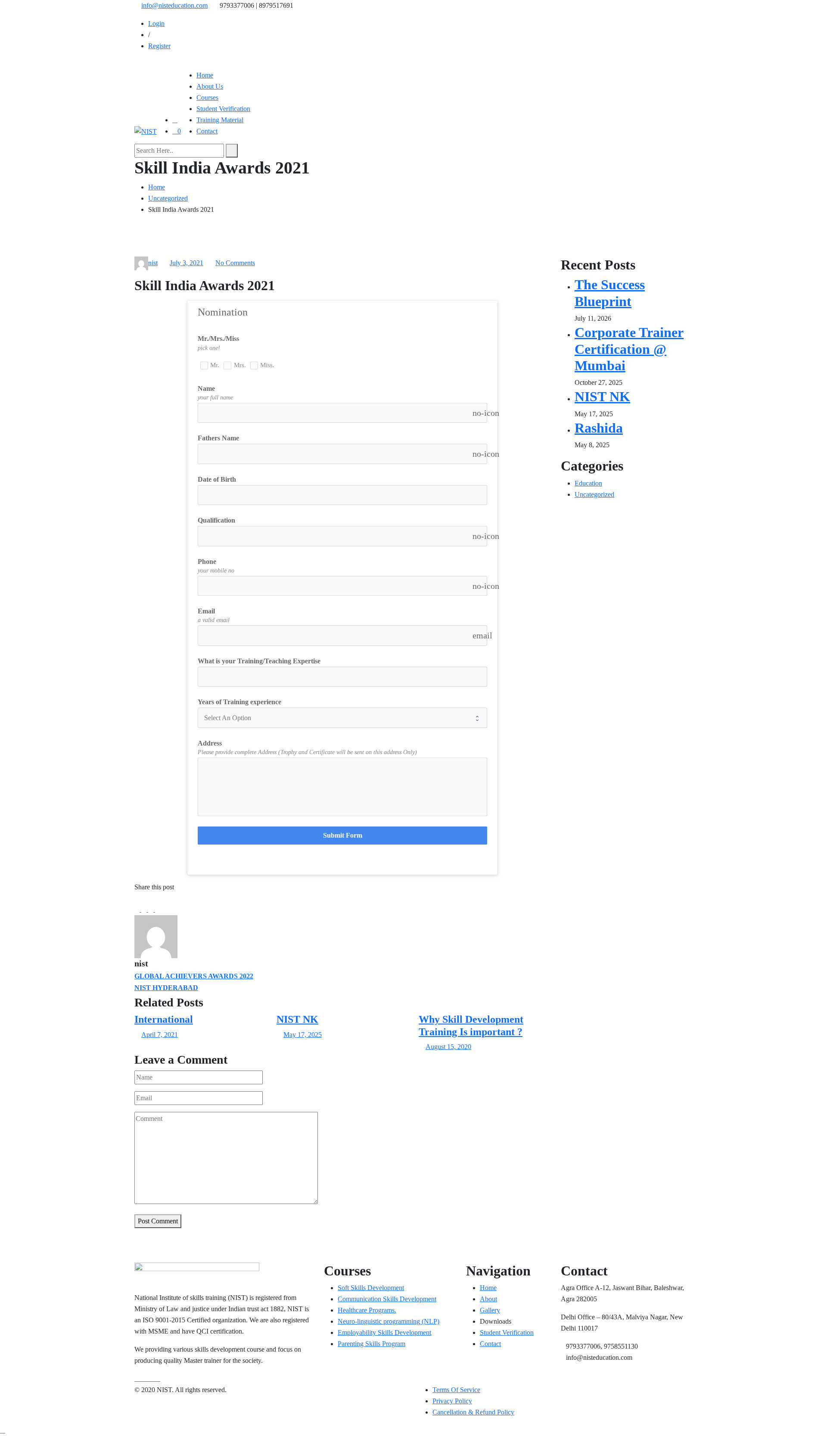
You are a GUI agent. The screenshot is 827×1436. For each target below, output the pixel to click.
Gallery (490, 1310)
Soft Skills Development (371, 1287)
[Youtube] (151, 1378)
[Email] (157, 909)
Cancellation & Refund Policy (473, 1412)
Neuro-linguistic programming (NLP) (388, 1321)
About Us (209, 86)
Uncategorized (594, 494)
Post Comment (158, 1221)
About (488, 1299)
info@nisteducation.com (174, 5)
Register (159, 46)
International (163, 1019)
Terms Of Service (456, 1389)
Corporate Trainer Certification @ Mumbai (629, 349)
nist (153, 262)
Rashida (599, 428)
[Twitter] (144, 909)
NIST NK (297, 1019)
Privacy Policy (452, 1401)
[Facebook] (137, 909)
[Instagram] (157, 1378)
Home (204, 75)
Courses (207, 97)
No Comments (235, 262)
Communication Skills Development (387, 1299)
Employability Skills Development (384, 1332)
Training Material (219, 120)
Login (156, 23)
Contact (207, 131)
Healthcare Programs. (367, 1310)
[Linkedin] (151, 909)
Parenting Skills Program (371, 1343)
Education (588, 483)
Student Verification (223, 108)
